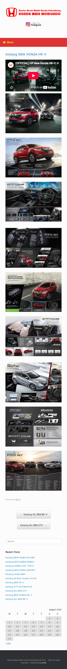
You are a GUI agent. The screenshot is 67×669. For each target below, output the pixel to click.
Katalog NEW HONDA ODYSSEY (20, 570)
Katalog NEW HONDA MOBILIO (19, 562)
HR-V (17, 499)
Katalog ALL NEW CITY (33, 525)
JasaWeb (42, 663)
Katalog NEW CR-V (14, 582)
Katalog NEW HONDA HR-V (18, 595)
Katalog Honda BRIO (15, 574)
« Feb (8, 643)
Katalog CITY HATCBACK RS (18, 587)
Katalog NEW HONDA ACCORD (20, 557)
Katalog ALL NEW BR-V (33, 514)
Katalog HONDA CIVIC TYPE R (19, 566)
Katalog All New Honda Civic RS (20, 578)
